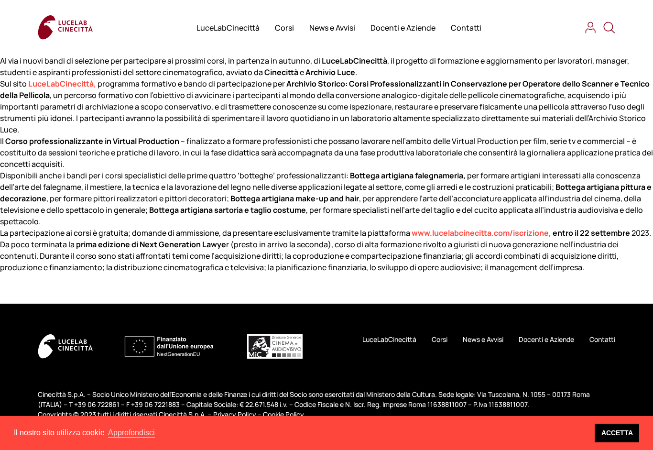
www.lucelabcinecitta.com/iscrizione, (481, 233)
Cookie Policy (283, 414)
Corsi (284, 27)
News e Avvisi (332, 27)
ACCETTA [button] (617, 433)
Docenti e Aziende (402, 27)
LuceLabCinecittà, (62, 83)
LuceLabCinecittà (228, 27)
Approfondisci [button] (131, 432)
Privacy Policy (234, 414)
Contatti (466, 27)
